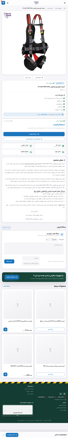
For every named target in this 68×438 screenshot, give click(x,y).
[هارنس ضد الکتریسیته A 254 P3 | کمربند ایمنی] (17, 311)
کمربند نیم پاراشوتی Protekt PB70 (34, 219)
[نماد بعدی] (4, 410)
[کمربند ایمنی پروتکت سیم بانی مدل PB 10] (50, 356)
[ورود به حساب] (8, 3)
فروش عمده (63, 410)
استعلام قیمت (33, 134)
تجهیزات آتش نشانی (28, 389)
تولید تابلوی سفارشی (61, 408)
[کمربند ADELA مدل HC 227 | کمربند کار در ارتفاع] (50, 311)
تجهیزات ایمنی (58, 8)
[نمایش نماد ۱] (17, 415)
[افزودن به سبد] (5, 329)
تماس (49, 329)
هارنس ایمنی (61, 179)
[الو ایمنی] (36, 3)
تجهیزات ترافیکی (29, 391)
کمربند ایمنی (50, 8)
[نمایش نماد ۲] (18, 415)
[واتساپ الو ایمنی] (60, 393)
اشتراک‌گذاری (38, 78)
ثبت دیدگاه (5, 227)
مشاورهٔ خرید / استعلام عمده (33, 139)
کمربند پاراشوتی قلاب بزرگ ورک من (34, 215)
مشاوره (27, 78)
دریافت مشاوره (11, 277)
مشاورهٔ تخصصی (62, 405)
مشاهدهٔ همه (7, 286)
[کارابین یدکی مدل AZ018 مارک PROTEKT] (17, 356)
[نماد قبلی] (31, 410)
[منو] (65, 3)
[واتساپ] (3, 435)
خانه (65, 8)
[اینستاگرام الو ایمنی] (64, 393)
